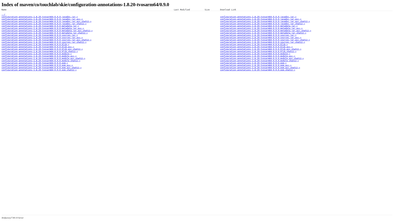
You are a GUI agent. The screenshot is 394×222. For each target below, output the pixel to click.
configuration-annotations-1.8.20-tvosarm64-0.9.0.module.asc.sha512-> (43, 58)
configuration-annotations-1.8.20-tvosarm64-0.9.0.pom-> (35, 63)
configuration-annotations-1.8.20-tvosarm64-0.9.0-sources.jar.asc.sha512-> (46, 40)
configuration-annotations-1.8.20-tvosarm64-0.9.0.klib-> (35, 44)
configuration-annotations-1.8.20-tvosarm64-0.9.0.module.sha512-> (41, 61)
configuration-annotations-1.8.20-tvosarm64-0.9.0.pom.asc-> (37, 65)
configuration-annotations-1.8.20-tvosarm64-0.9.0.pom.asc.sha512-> (42, 67)
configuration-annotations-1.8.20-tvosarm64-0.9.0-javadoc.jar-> (40, 17)
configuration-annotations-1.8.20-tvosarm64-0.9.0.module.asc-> (39, 56)
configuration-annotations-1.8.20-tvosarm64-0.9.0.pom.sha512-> (39, 70)
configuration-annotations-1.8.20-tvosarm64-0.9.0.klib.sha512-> (40, 51)
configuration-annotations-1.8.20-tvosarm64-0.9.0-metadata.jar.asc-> (43, 28)
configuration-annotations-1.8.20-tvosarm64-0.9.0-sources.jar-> (40, 35)
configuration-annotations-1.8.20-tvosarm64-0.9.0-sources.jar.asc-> (42, 37)
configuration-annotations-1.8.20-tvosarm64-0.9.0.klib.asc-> (38, 47)
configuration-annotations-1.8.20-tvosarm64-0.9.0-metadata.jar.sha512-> (45, 33)
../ (3, 14)
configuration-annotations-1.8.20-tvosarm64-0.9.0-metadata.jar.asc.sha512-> (47, 30)
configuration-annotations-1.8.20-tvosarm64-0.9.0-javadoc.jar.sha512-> (44, 24)
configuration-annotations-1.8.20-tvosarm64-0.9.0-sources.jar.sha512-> (44, 42)
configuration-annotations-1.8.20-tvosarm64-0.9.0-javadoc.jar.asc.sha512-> (46, 21)
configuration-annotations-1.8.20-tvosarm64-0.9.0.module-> (37, 54)
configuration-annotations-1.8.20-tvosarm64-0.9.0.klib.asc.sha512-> (42, 49)
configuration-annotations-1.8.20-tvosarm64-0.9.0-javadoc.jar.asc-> (42, 19)
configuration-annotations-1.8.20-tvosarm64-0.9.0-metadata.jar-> (40, 26)
